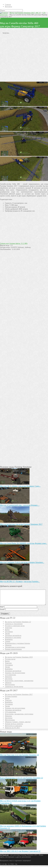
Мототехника (10, 684)
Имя (2, 607)
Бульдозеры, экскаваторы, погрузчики (19, 714)
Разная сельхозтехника (13, 649)
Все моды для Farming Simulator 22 (18, 622)
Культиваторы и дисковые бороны (17, 643)
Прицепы (8, 677)
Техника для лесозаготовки (15, 673)
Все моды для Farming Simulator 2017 (19, 694)
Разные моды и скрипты (14, 724)
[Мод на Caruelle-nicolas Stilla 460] (24, 155)
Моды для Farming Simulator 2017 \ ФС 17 (25, 13)
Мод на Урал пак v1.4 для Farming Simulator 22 (19, 755)
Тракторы (8, 628)
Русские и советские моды (14, 626)
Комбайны (9, 639)
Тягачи (7, 633)
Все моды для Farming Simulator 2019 (19, 657)
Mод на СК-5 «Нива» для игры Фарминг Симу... (20, 486)
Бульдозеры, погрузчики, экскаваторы (19, 681)
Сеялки (7, 641)
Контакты (8, 6)
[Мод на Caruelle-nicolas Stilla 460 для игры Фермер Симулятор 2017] (24, 180)
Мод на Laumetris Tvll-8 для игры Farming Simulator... (22, 562)
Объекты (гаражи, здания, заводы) (18, 722)
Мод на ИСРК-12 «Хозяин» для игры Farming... (20, 581)
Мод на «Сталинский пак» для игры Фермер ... (20, 505)
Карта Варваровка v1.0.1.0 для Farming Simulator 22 (21, 778)
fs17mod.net (4, 855)
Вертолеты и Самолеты (13, 726)
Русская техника (11, 696)
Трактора (8, 663)
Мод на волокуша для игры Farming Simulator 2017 (21, 524)
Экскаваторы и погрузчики (15, 647)
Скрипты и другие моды (14, 686)
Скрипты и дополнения (13, 624)
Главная (8, 5)
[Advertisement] (24, 58)
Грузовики (9, 632)
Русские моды (10, 659)
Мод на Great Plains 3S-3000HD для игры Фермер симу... (23, 543)
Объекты (8, 645)
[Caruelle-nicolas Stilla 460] (24, 130)
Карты (7, 630)
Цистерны (8, 679)
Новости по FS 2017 (12, 728)
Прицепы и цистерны (13, 637)
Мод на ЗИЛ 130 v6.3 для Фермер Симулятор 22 (20, 851)
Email (2, 609)
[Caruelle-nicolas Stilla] (24, 105)
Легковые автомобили (13, 635)
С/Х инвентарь (10, 675)
